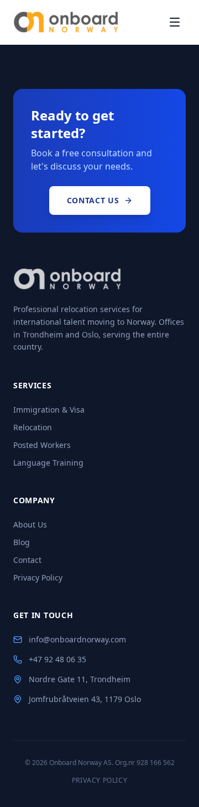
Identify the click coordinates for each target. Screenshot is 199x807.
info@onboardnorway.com (77, 639)
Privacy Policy (37, 577)
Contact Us (93, 200)
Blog (21, 542)
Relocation (32, 427)
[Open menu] (175, 22)
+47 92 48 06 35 (57, 659)
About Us (30, 524)
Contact (27, 560)
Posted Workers (42, 445)
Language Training (48, 462)
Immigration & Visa (49, 409)
